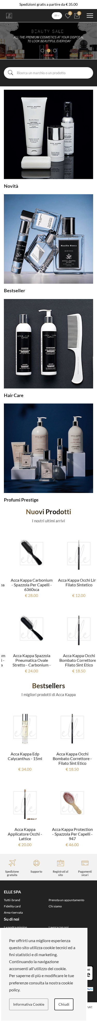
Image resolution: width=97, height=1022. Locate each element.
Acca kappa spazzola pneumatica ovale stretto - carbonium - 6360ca (25, 662)
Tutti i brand (12, 900)
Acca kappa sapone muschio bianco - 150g (72, 756)
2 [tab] (48, 50)
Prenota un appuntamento (66, 900)
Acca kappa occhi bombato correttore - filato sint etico (72, 660)
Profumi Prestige (21, 500)
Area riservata (13, 912)
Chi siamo (55, 906)
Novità (11, 186)
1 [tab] (42, 50)
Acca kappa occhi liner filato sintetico (72, 582)
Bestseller (14, 290)
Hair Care (14, 395)
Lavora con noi (59, 927)
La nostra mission (15, 927)
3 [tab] (55, 50)
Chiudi (63, 1004)
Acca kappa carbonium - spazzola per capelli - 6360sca (25, 585)
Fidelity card (12, 906)
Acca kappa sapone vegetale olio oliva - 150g (72, 834)
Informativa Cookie (28, 1004)
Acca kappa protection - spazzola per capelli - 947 (25, 834)
